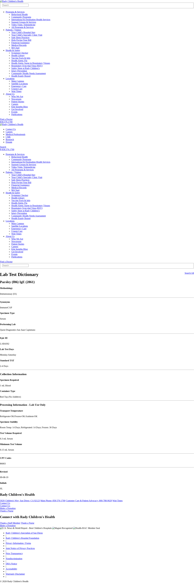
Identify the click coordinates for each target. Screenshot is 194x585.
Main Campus (17, 81)
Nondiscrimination (14, 558)
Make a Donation (8, 508)
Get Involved (17, 109)
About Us (10, 94)
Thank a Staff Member (10, 523)
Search (3, 147)
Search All (189, 273)
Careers (14, 104)
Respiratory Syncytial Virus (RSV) (27, 66)
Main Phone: (52, 500)
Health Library (18, 55)
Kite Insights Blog (19, 107)
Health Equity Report (21, 76)
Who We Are (17, 96)
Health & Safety (13, 50)
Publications (16, 114)
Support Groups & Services (23, 22)
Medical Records (19, 45)
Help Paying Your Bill (21, 40)
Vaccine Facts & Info (20, 58)
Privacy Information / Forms (18, 543)
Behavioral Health (19, 14)
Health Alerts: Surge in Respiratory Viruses (30, 63)
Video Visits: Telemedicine (23, 24)
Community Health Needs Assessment (28, 73)
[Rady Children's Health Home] (11, 1)
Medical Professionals (15, 134)
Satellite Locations (19, 83)
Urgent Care (16, 89)
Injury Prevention (19, 71)
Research (10, 139)
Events (14, 112)
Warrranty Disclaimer (15, 574)
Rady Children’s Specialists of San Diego (24, 533)
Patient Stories (17, 101)
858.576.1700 (6, 122)
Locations (10, 78)
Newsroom (16, 99)
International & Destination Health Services (30, 19)
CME (8, 137)
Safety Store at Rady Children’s (25, 68)
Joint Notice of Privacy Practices (20, 548)
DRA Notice (11, 563)
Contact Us (11, 129)
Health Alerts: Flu (19, 60)
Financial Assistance (20, 42)
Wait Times (16, 91)
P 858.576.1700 (7, 149)
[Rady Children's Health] (11, 124)
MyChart (15, 48)
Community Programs (21, 17)
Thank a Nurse (6, 511)
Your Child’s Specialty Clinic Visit (26, 35)
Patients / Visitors (13, 30)
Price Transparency (14, 553)
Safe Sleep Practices (20, 37)
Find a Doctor (6, 119)
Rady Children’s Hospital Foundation (22, 538)
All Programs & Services (22, 27)
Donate (9, 142)
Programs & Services (15, 12)
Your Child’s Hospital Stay (23, 32)
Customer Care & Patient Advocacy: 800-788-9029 (89, 500)
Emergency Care (18, 86)
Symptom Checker (19, 53)
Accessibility (11, 569)
